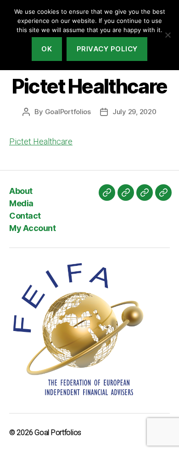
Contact (25, 215)
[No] (167, 34)
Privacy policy (107, 48)
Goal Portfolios (57, 432)
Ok (46, 48)
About (21, 191)
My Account (32, 228)
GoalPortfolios (68, 111)
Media (21, 203)
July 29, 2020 (134, 111)
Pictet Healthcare (41, 141)
